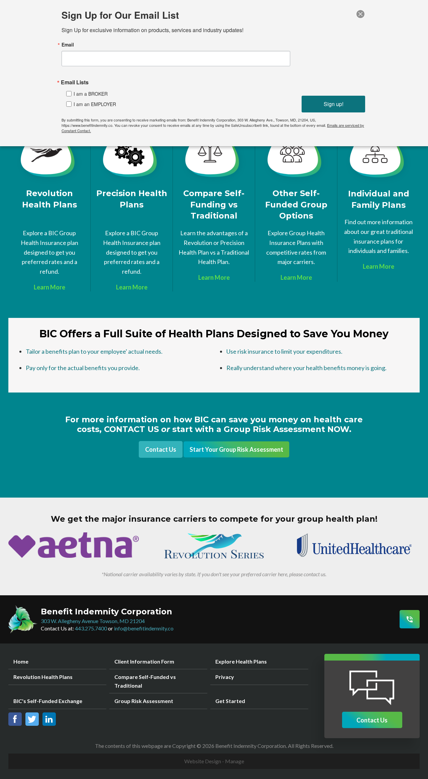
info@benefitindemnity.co (144, 628)
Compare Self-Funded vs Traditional (145, 681)
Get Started (230, 701)
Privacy (224, 677)
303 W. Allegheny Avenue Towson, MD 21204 (93, 621)
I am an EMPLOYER (95, 104)
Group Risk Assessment (143, 701)
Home (20, 661)
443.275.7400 (91, 628)
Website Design (202, 761)
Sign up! (333, 104)
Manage (234, 761)
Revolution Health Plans (43, 677)
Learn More (49, 287)
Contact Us (160, 449)
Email (68, 44)
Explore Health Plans (241, 661)
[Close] (360, 14)
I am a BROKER (91, 93)
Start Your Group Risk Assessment (236, 449)
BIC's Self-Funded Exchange (47, 701)
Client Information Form (144, 661)
